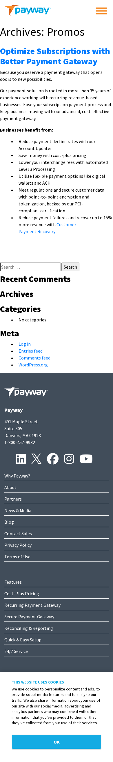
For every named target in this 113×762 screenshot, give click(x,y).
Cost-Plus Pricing (21, 593)
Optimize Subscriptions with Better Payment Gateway (55, 56)
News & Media (17, 510)
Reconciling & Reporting (28, 628)
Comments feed (34, 358)
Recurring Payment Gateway (32, 605)
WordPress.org (33, 365)
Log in (25, 344)
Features (13, 582)
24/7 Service (16, 651)
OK (57, 742)
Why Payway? (17, 476)
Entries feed (31, 351)
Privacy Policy (18, 545)
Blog (9, 522)
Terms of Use (17, 556)
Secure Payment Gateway (29, 616)
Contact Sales (18, 533)
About (10, 487)
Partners (13, 499)
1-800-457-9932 (19, 442)
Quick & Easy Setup (22, 640)
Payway (13, 410)
